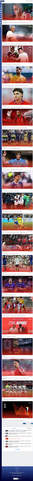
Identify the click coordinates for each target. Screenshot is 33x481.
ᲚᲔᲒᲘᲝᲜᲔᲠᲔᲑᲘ (30, 210)
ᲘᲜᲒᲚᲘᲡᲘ (31, 105)
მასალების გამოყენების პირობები (17, 473)
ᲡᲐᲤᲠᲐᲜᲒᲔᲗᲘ (30, 42)
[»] (32, 423)
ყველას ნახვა (17, 449)
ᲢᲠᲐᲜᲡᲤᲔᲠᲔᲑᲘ (30, 376)
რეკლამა (17, 469)
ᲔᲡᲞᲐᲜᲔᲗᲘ (31, 189)
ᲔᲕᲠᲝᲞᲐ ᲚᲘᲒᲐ (30, 314)
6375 (30, 423)
